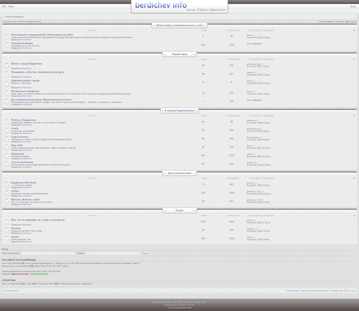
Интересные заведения (25, 91)
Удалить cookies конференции (315, 291)
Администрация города (25, 80)
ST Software (181, 305)
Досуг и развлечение (179, 173)
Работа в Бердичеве (23, 120)
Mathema (251, 120)
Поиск (11, 6)
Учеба (14, 128)
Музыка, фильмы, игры (25, 199)
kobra (249, 35)
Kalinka (250, 72)
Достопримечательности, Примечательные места (41, 99)
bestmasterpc (253, 137)
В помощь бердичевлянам (179, 110)
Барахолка (17, 153)
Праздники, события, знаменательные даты (38, 72)
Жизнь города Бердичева (26, 63)
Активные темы (34, 21)
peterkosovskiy (254, 64)
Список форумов (14, 17)
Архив (15, 236)
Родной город (179, 54)
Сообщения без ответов (13, 21)
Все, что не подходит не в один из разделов (38, 219)
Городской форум (22, 43)
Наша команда (293, 291)
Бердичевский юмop (23, 182)
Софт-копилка (19, 136)
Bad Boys (27, 39)
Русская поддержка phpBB (179, 308)
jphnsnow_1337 (254, 191)
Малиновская (253, 129)
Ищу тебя (16, 145)
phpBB (167, 302)
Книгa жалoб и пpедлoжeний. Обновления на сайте (42, 34)
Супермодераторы (39, 274)
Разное (179, 210)
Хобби (15, 191)
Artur (249, 146)
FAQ (4, 6)
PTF (192, 305)
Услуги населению (22, 162)
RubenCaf (86, 284)
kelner (249, 154)
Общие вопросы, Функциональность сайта (179, 25)
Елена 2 (250, 162)
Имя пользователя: (11, 253)
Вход (353, 6)
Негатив (16, 228)
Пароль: (81, 253)
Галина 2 (251, 229)
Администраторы (20, 274)
